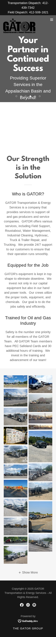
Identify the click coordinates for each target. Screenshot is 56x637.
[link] (19, 19)
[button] (52, 19)
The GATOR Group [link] (28, 628)
